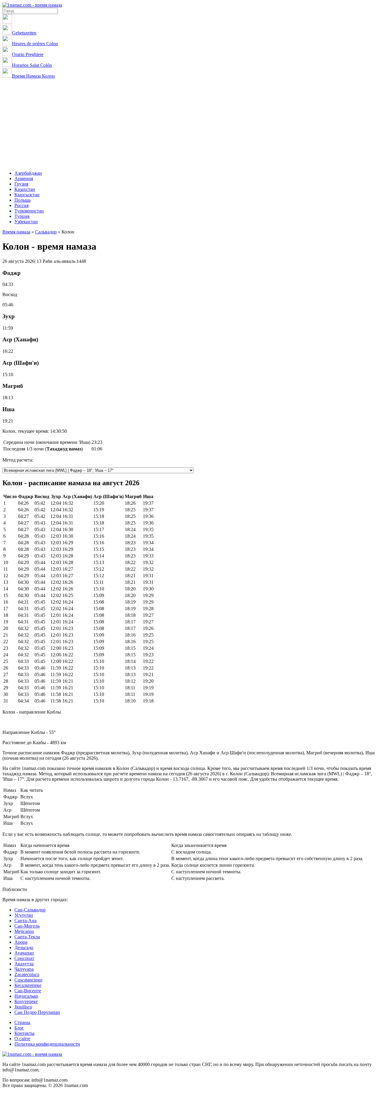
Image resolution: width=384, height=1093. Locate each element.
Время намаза (16, 231)
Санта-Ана (25, 920)
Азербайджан (28, 173)
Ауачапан (24, 952)
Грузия (21, 183)
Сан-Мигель (27, 925)
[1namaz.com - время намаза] (32, 4)
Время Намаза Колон (33, 76)
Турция (21, 216)
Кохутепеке (26, 1001)
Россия (21, 205)
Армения (23, 178)
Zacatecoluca (26, 974)
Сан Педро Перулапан (37, 1012)
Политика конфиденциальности (47, 1044)
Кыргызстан (27, 194)
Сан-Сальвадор (30, 909)
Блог (19, 1027)
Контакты (24, 1033)
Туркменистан (29, 210)
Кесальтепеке (27, 985)
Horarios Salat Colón (32, 65)
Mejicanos (24, 931)
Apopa (20, 942)
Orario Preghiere (28, 54)
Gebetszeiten (24, 32)
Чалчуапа (24, 969)
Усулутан (23, 915)
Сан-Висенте (27, 990)
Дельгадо (23, 947)
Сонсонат (24, 958)
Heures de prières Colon (35, 43)
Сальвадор (46, 231)
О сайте (22, 1038)
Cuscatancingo (28, 979)
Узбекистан (26, 221)
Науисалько (26, 996)
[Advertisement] (192, 124)
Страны (22, 1022)
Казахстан (24, 189)
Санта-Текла (27, 936)
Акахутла (24, 963)
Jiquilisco (23, 1006)
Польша (22, 200)
